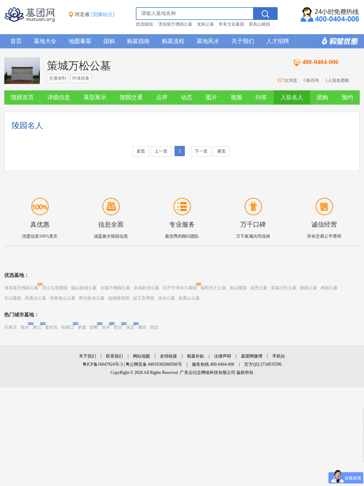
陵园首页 (22, 97)
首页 (16, 41)
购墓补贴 (195, 356)
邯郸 (94, 327)
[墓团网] (33, 20)
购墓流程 (173, 41)
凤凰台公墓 (35, 298)
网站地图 (141, 356)
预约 (347, 97)
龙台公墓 (166, 298)
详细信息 (58, 97)
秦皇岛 (51, 327)
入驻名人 (291, 97)
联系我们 (114, 356)
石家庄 (10, 327)
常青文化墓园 (231, 24)
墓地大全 (45, 41)
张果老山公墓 (62, 298)
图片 (211, 97)
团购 (109, 41)
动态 (186, 97)
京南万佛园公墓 (115, 287)
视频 (236, 97)
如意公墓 (258, 287)
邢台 (118, 327)
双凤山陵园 (259, 24)
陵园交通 (131, 97)
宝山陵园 (12, 298)
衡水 (25, 327)
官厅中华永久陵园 (180, 287)
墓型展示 (95, 97)
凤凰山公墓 (189, 298)
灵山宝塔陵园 (55, 287)
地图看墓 (80, 41)
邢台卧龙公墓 (92, 298)
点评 (161, 97)
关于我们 (242, 41)
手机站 (278, 356)
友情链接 (168, 356)
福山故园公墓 (84, 287)
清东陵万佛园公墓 (175, 24)
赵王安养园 (143, 298)
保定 (130, 327)
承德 (81, 327)
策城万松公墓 (283, 287)
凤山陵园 (238, 287)
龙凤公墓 (205, 24)
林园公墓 (329, 287)
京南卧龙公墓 (146, 287)
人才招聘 (277, 41)
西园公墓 (308, 287)
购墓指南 (138, 41)
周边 (154, 327)
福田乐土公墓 (213, 287)
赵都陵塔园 (118, 298)
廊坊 (142, 327)
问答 (261, 97)
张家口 (67, 327)
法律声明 (222, 356)
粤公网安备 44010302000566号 (153, 364)
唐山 (37, 327)
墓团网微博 (251, 356)
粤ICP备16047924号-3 (102, 364)
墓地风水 (208, 41)
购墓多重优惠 (337, 41)
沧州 (106, 327)
